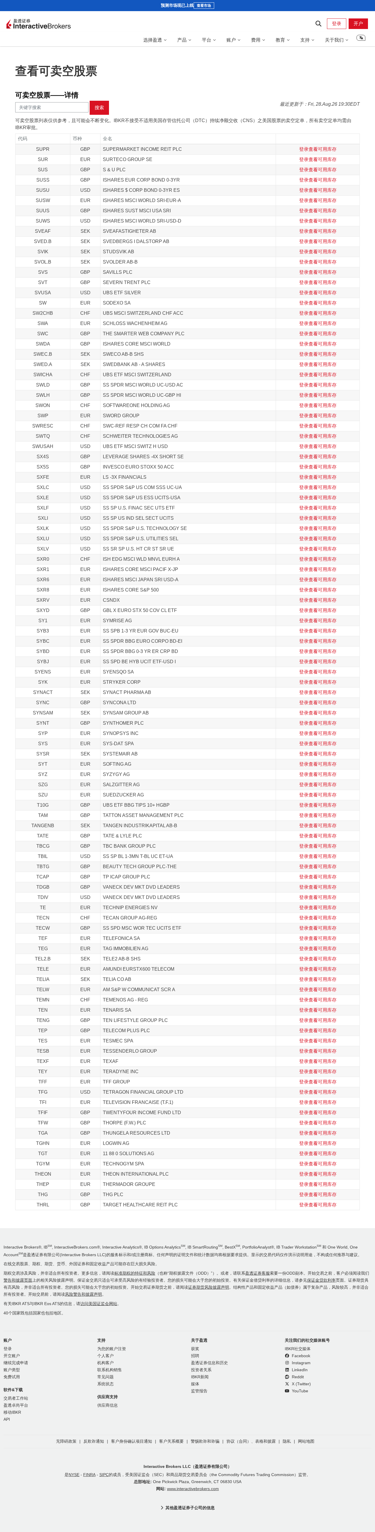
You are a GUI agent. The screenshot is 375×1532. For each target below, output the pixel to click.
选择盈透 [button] (152, 39)
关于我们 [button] (334, 39)
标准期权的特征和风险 (134, 1273)
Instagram (301, 1363)
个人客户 (105, 1356)
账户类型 (12, 1370)
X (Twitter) (301, 1384)
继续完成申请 (16, 1363)
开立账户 (12, 1356)
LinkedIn (299, 1370)
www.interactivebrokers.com (193, 1489)
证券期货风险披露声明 (208, 1287)
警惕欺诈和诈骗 (205, 1441)
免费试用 (12, 1377)
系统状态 (105, 1384)
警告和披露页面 (18, 1280)
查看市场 (204, 6)
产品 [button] (182, 39)
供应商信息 (107, 1405)
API (7, 1419)
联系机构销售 (109, 1370)
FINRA (89, 1475)
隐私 (287, 1441)
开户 (358, 23)
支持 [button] (305, 39)
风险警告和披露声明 (83, 1294)
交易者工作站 (16, 1398)
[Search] (318, 23)
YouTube (299, 1391)
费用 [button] (255, 39)
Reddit (297, 1377)
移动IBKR (12, 1412)
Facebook (300, 1356)
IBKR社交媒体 (298, 1349)
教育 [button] (280, 39)
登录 (336, 23)
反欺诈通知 (93, 1441)
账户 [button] (231, 39)
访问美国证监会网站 (98, 1304)
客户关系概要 (171, 1441)
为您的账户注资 (111, 1349)
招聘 (195, 1356)
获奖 (195, 1349)
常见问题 (105, 1377)
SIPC (104, 1475)
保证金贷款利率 (321, 1280)
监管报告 (199, 1391)
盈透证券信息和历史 (209, 1363)
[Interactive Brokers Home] (38, 24)
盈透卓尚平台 (16, 1405)
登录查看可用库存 (318, 149)
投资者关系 (201, 1370)
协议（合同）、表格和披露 (251, 1441)
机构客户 (105, 1363)
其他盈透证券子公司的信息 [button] (190, 1507)
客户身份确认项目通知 (131, 1441)
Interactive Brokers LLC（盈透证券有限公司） (188, 1466)
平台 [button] (206, 39)
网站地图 (306, 1441)
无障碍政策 (66, 1441)
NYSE (74, 1475)
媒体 (195, 1384)
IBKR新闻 (200, 1377)
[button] (361, 40)
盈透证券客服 (257, 1273)
